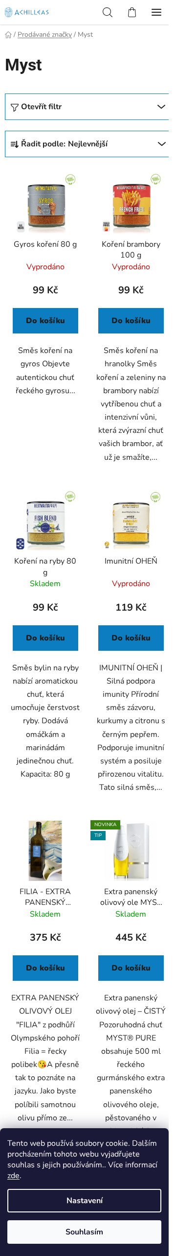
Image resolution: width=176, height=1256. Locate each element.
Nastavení (84, 1200)
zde (13, 1175)
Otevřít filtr (41, 106)
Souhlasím (84, 1232)
